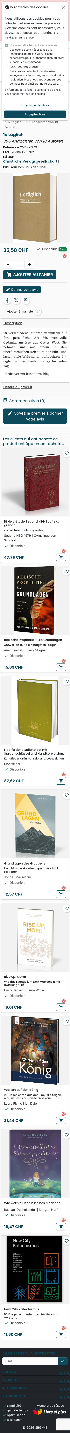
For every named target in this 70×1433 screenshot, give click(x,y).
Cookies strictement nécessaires (33, 45)
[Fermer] (63, 7)
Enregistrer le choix (35, 105)
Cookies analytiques (24, 67)
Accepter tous (35, 114)
